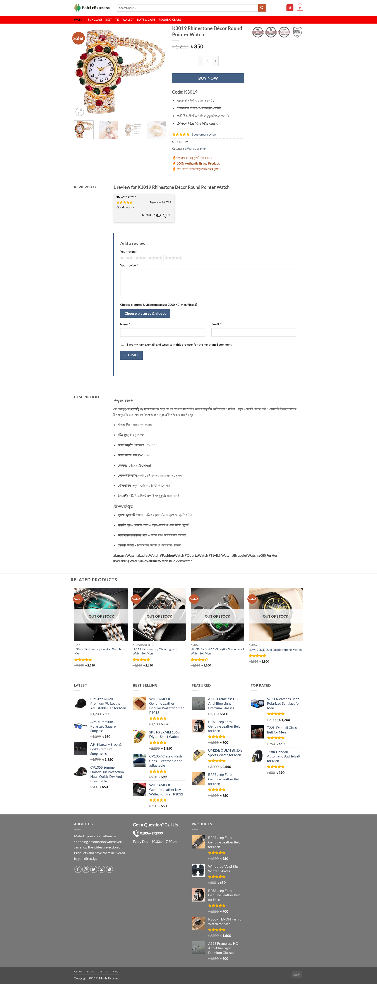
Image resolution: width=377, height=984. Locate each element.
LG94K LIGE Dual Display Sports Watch (275, 649)
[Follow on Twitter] (93, 869)
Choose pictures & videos (145, 313)
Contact (103, 971)
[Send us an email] (101, 869)
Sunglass (95, 19)
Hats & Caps (146, 19)
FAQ (115, 971)
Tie (117, 19)
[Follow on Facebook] (78, 869)
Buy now (208, 78)
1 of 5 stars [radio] (121, 258)
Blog (90, 971)
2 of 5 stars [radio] (129, 258)
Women (201, 148)
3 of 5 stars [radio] (140, 258)
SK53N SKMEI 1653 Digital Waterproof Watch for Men (217, 651)
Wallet (128, 19)
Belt (108, 19)
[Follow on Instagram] (85, 869)
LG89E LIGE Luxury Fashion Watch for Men (100, 651)
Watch (79, 19)
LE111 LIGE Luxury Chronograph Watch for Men (155, 651)
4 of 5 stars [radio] (154, 258)
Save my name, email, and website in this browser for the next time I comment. (179, 344)
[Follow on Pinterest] (109, 869)
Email (216, 324)
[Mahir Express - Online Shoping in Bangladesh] (92, 8)
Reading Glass (169, 19)
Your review (129, 265)
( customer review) (203, 134)
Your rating (128, 251)
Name (125, 324)
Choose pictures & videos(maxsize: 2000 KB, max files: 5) (158, 304)
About (79, 971)
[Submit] (262, 8)
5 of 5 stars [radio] (172, 258)
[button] (289, 8)
